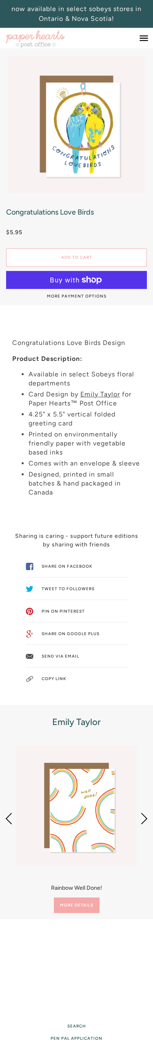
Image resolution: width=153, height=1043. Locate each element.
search (76, 1026)
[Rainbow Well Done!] (76, 806)
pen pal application (76, 1038)
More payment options (76, 296)
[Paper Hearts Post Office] (43, 38)
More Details (76, 905)
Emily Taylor (100, 394)
